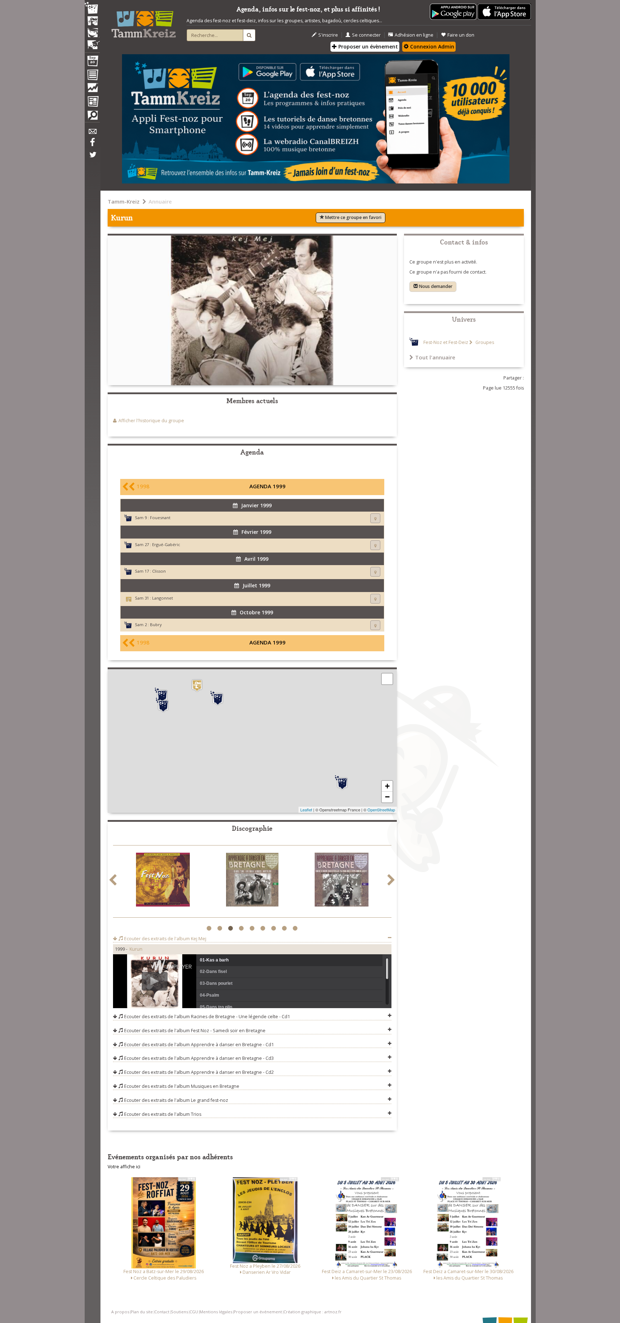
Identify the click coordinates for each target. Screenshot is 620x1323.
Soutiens (179, 1311)
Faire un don (460, 35)
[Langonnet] (197, 685)
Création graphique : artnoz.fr (312, 1311)
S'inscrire (328, 35)
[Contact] (92, 133)
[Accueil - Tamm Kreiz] (143, 21)
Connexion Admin (431, 46)
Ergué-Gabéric (166, 544)
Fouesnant (160, 517)
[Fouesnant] (163, 705)
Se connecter (366, 35)
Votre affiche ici (124, 1167)
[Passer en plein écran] (387, 679)
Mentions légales (215, 1311)
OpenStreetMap (381, 809)
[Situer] (375, 518)
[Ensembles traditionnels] (92, 42)
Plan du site (142, 1311)
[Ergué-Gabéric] (162, 695)
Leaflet (306, 809)
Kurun (136, 949)
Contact (161, 1311)
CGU (193, 1311)
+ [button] (387, 786)
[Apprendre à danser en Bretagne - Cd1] (252, 881)
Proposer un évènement (367, 46)
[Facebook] (92, 145)
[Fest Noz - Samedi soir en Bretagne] (163, 881)
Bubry (156, 624)
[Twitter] (92, 158)
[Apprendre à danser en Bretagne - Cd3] (341, 881)
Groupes (484, 342)
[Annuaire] (92, 76)
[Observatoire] (92, 89)
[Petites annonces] (92, 117)
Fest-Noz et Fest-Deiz (445, 342)
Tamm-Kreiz (124, 201)
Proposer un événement (258, 1311)
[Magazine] (92, 102)
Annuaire (160, 201)
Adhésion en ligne (414, 35)
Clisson (159, 571)
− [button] (387, 796)
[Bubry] (217, 698)
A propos (120, 1311)
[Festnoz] (92, 8)
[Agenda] (92, 62)
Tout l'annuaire (435, 357)
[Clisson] (342, 782)
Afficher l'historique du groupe (151, 421)
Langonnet (162, 598)
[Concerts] (92, 21)
